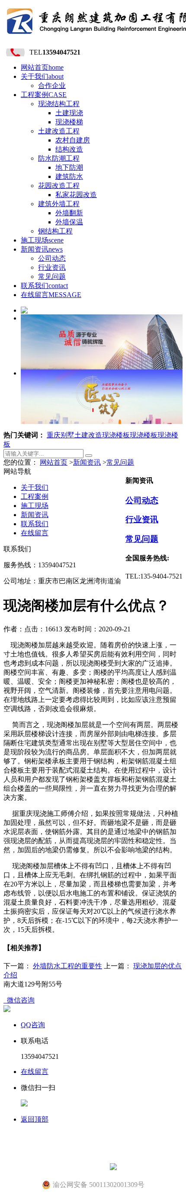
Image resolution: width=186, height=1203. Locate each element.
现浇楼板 (116, 435)
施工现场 (42, 240)
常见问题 (52, 276)
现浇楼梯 (69, 122)
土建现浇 (69, 112)
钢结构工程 (55, 231)
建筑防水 (69, 176)
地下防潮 (69, 167)
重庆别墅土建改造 (74, 435)
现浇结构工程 (59, 103)
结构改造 (69, 149)
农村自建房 (72, 140)
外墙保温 (69, 222)
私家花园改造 (76, 194)
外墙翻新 (69, 213)
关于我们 (42, 76)
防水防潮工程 (59, 158)
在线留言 (51, 294)
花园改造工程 (59, 185)
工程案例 (44, 94)
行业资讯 (52, 267)
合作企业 (52, 85)
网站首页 (42, 67)
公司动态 (52, 258)
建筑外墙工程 (59, 203)
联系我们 (44, 285)
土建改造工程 (59, 131)
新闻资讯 (42, 249)
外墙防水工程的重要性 (67, 966)
